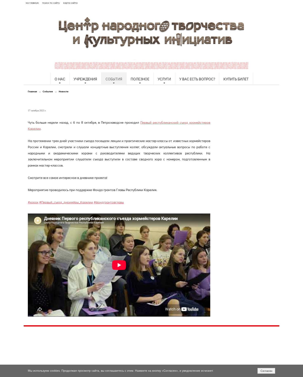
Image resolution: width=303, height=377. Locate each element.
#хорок (33, 202)
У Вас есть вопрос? (197, 78)
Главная (32, 91)
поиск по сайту (51, 2)
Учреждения (85, 78)
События (114, 78)
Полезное (140, 78)
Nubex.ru (61, 362)
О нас (60, 78)
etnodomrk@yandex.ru (123, 345)
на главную (32, 2)
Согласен (266, 370)
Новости (63, 91)
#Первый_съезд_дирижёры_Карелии (66, 202)
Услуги (164, 78)
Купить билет (236, 78)
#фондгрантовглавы (109, 202)
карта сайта (70, 2)
